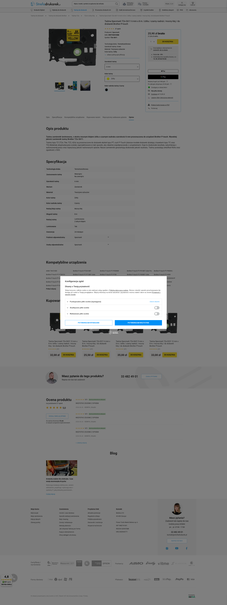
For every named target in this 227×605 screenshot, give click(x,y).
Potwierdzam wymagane (88, 323)
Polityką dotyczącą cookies (118, 290)
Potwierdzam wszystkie (138, 323)
